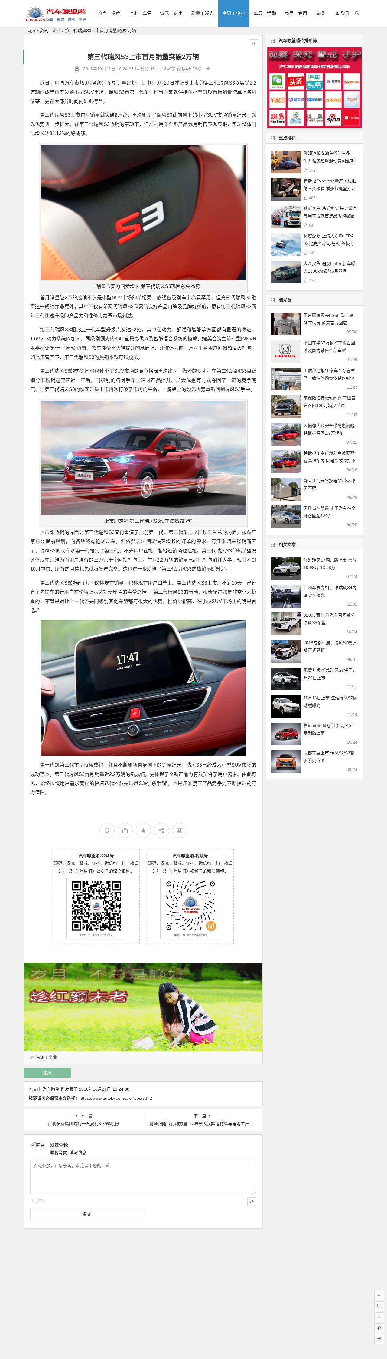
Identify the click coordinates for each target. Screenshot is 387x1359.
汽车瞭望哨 (53, 1089)
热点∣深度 (109, 13)
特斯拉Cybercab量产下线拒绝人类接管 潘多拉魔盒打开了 (330, 188)
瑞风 (47, 1072)
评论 (144, 68)
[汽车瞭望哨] (55, 18)
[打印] (153, 68)
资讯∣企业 (233, 13)
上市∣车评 (140, 13)
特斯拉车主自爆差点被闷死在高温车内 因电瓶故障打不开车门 (330, 461)
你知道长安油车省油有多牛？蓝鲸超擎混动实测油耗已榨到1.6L (329, 161)
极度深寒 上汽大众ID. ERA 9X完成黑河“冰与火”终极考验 (329, 244)
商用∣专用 (296, 13)
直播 (320, 13)
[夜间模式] (379, 1328)
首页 (31, 30)
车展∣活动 (264, 13)
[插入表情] (251, 1201)
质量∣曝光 (202, 13)
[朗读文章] (208, 68)
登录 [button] (345, 13)
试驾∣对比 (171, 13)
